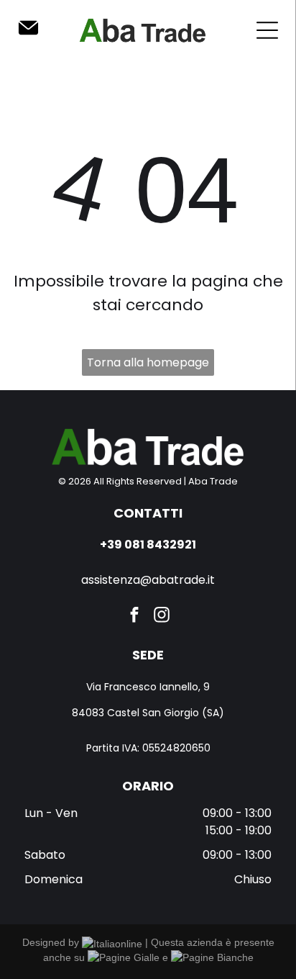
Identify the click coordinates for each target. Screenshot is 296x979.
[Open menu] (267, 30)
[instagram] (162, 616)
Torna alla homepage (148, 362)
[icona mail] (28, 35)
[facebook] (135, 616)
